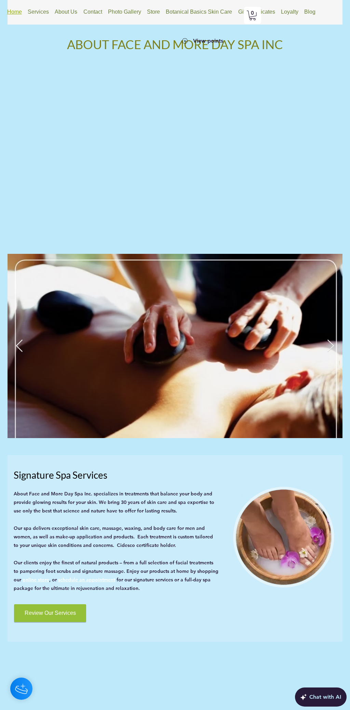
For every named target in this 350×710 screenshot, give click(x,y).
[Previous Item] (19, 346)
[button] (252, 15)
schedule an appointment (86, 580)
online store (36, 580)
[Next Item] (331, 346)
